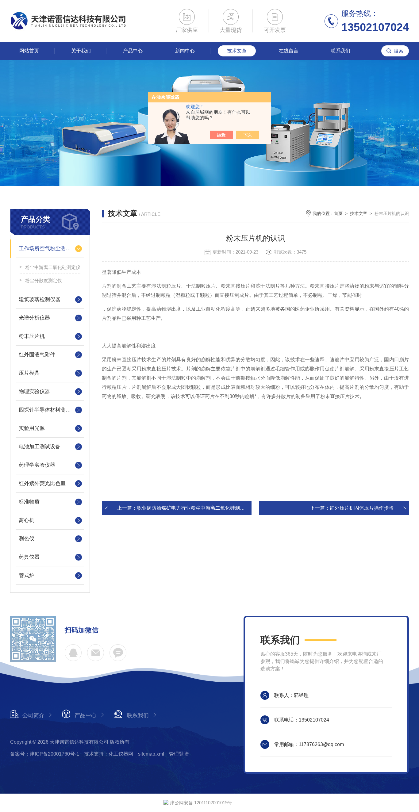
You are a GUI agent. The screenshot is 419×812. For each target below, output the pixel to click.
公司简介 (33, 715)
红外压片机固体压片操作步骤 (362, 508)
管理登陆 (179, 753)
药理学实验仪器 (37, 465)
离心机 (26, 520)
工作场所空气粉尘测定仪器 (50, 248)
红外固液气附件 (37, 355)
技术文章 (237, 50)
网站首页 (29, 50)
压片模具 (29, 373)
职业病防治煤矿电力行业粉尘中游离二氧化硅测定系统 (196, 508)
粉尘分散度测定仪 (43, 280)
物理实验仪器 (34, 391)
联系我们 (340, 50)
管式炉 (26, 575)
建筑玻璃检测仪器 (39, 299)
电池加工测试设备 (39, 447)
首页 (338, 213)
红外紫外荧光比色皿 (42, 483)
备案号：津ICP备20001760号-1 (44, 753)
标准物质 (29, 502)
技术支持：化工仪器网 (108, 753)
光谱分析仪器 (34, 318)
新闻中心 (185, 50)
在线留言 (288, 50)
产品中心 (133, 50)
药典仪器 (29, 557)
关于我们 (81, 50)
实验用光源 (32, 428)
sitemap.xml (151, 753)
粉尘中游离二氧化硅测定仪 (52, 267)
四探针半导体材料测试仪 (47, 410)
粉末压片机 (32, 336)
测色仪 (26, 539)
